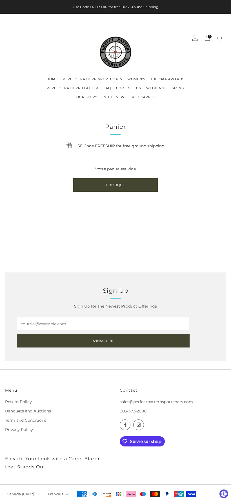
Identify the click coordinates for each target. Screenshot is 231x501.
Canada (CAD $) (21, 494)
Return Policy (18, 401)
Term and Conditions (25, 420)
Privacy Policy (19, 429)
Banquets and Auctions (28, 411)
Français (55, 494)
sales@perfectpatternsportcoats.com (156, 401)
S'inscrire (103, 341)
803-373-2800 (133, 411)
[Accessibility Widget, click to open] (223, 493)
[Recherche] (220, 38)
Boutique (115, 185)
